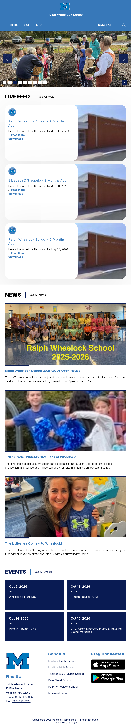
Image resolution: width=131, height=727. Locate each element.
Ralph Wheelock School (63, 686)
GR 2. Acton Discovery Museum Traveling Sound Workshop (96, 630)
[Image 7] (35, 82)
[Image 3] (15, 82)
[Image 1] (4, 82)
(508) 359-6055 (24, 697)
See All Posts (46, 96)
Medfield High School (61, 667)
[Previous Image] (7, 59)
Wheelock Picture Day (23, 596)
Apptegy (72, 722)
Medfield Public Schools (62, 661)
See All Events (43, 571)
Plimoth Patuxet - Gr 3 (85, 596)
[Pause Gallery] (124, 82)
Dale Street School (59, 680)
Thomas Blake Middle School (66, 673)
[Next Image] (123, 59)
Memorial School (58, 693)
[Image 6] (30, 82)
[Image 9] (45, 82)
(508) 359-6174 (21, 701)
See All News (38, 294)
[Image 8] (40, 82)
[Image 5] (25, 82)
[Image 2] (10, 82)
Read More (18, 134)
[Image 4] (20, 82)
